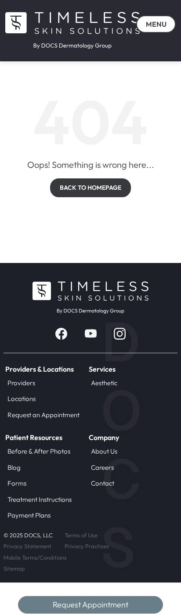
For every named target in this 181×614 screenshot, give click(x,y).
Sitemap (14, 568)
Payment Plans (29, 515)
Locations (21, 398)
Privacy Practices (87, 546)
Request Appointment (90, 605)
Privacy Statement (27, 546)
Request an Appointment (43, 415)
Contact (102, 483)
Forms (16, 483)
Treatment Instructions (39, 499)
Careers (102, 467)
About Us (104, 451)
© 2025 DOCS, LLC (28, 535)
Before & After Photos (38, 451)
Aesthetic (104, 383)
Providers (21, 383)
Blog (14, 467)
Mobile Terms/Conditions (35, 557)
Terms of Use (81, 535)
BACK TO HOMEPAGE (90, 188)
